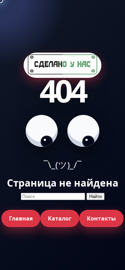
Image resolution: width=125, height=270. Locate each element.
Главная (21, 218)
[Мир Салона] (62, 65)
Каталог (60, 218)
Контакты (101, 218)
